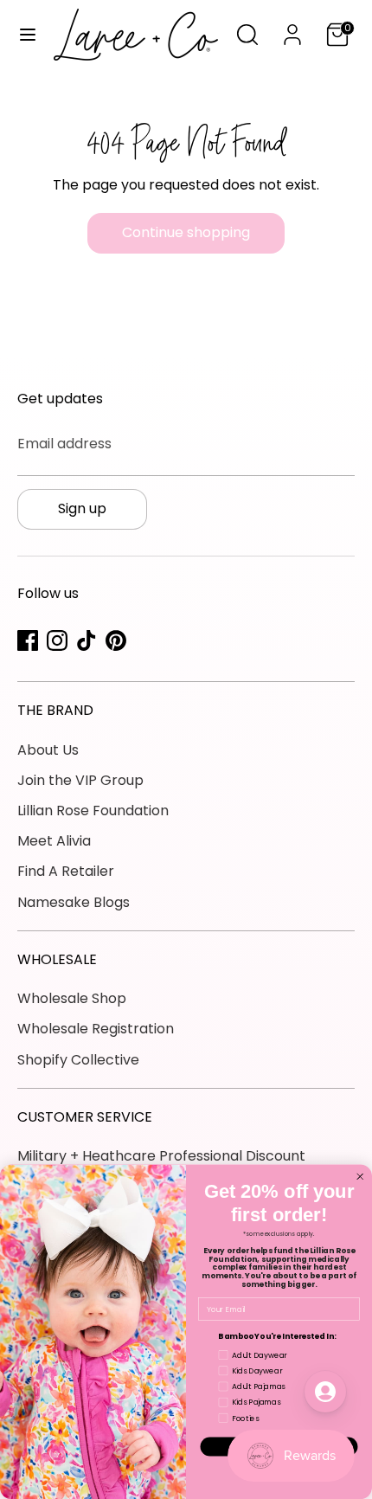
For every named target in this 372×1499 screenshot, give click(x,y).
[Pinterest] (116, 640)
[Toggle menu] (27, 34)
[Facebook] (27, 640)
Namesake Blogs (73, 902)
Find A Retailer (65, 871)
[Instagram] (57, 640)
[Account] (292, 28)
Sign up (82, 508)
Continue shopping (186, 232)
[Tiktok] (86, 640)
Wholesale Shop (71, 998)
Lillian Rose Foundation (93, 810)
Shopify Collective (78, 1060)
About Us (48, 750)
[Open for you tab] (325, 1391)
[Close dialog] (360, 1176)
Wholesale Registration (95, 1029)
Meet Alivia (54, 841)
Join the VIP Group (80, 780)
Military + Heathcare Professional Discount (161, 1156)
